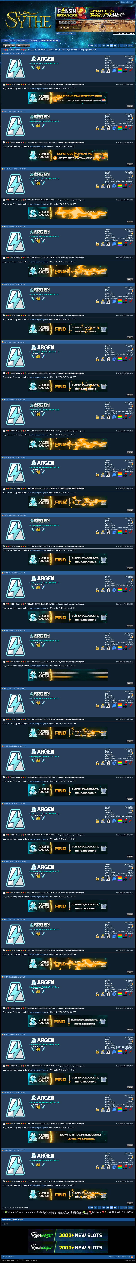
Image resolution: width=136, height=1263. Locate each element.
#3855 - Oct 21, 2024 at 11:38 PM (15, 861)
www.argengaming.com (39, 89)
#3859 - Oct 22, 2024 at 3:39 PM (14, 1092)
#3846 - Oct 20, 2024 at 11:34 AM (14, 342)
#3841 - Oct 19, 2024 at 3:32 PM (14, 53)
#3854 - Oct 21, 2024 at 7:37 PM (14, 804)
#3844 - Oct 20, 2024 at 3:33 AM (14, 226)
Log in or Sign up (126, 2)
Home (124, 1256)
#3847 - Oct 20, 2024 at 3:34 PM (14, 400)
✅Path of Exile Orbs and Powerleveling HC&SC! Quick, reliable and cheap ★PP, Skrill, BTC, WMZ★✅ (45, 1212)
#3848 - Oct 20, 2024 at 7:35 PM (14, 457)
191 (104, 45)
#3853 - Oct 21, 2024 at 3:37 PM (14, 746)
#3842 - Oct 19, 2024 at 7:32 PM (14, 111)
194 (115, 45)
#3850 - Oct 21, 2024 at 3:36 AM (14, 573)
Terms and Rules (129, 1260)
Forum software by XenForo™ (19, 1260)
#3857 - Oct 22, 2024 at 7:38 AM (14, 977)
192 (107, 45)
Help (119, 1256)
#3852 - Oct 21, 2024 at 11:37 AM (14, 688)
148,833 (130, 58)
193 (111, 45)
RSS (132, 1257)
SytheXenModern (8, 1256)
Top (128, 1256)
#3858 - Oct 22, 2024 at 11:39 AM (14, 1035)
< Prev (90, 45)
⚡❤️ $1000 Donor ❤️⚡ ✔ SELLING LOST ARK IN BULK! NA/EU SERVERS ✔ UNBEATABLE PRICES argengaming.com (88, 1213)
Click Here (130, 64)
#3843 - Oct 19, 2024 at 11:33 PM (15, 169)
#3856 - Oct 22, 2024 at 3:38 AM (14, 919)
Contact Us (113, 1256)
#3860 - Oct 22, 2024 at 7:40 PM (14, 1150)
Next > (131, 45)
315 (126, 45)
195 (119, 45)
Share (130, 106)
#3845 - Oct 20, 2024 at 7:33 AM (14, 284)
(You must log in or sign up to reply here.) (16, 1207)
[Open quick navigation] (133, 40)
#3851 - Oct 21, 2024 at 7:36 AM (14, 630)
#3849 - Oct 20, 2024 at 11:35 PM (15, 515)
